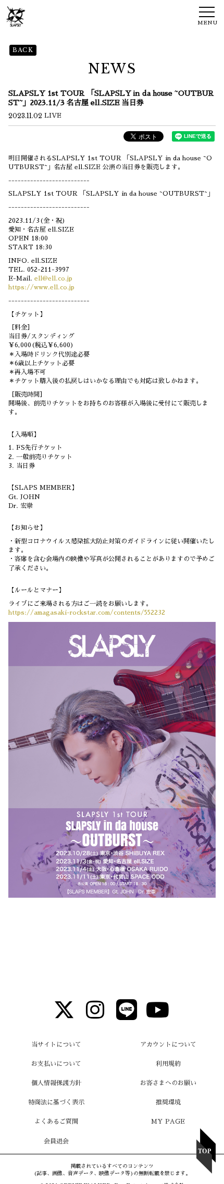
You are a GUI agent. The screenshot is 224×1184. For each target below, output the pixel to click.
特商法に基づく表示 (56, 1102)
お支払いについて (56, 1064)
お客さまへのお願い (168, 1083)
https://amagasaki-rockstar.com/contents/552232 (86, 612)
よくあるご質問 (56, 1121)
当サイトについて (56, 1044)
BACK (23, 50)
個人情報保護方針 (56, 1083)
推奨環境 (168, 1102)
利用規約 (168, 1064)
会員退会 (56, 1141)
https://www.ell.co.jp (41, 287)
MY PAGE (168, 1121)
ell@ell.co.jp (53, 278)
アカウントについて (168, 1044)
